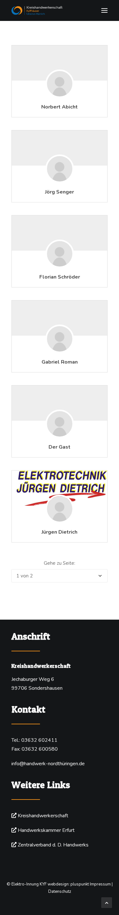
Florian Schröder (59, 276)
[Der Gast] (59, 433)
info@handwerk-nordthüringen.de (48, 763)
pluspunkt (79, 884)
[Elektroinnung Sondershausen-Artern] (59, 10)
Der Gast (59, 447)
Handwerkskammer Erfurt (46, 830)
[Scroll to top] (106, 902)
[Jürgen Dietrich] (59, 488)
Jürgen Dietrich (59, 532)
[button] (104, 10)
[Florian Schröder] (59, 263)
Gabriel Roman (60, 362)
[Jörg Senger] (59, 178)
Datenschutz (59, 891)
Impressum (100, 884)
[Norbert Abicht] (59, 93)
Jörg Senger (59, 191)
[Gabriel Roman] (59, 348)
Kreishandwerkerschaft (43, 815)
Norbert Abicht (59, 106)
